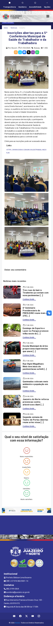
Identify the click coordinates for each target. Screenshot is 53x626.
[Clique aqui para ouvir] (33, 52)
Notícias (14, 28)
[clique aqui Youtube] (32, 616)
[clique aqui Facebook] (20, 616)
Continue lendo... (29, 299)
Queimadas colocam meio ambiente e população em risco (35, 384)
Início (6, 28)
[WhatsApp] (37, 52)
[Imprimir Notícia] (16, 52)
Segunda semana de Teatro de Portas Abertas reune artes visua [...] (35, 420)
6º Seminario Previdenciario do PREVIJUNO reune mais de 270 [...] (35, 312)
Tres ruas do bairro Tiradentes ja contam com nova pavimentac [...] (35, 293)
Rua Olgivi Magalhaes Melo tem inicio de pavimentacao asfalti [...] (35, 366)
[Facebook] (24, 52)
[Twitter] (29, 52)
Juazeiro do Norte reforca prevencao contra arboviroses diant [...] (36, 402)
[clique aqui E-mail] (14, 616)
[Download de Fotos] (20, 52)
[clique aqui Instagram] (39, 616)
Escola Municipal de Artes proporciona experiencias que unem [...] (35, 349)
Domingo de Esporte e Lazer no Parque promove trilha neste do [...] (35, 331)
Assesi (17, 623)
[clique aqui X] (26, 616)
